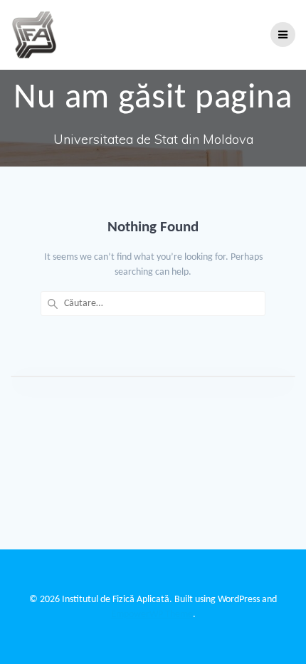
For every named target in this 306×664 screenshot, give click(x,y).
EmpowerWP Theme (152, 614)
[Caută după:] (153, 303)
